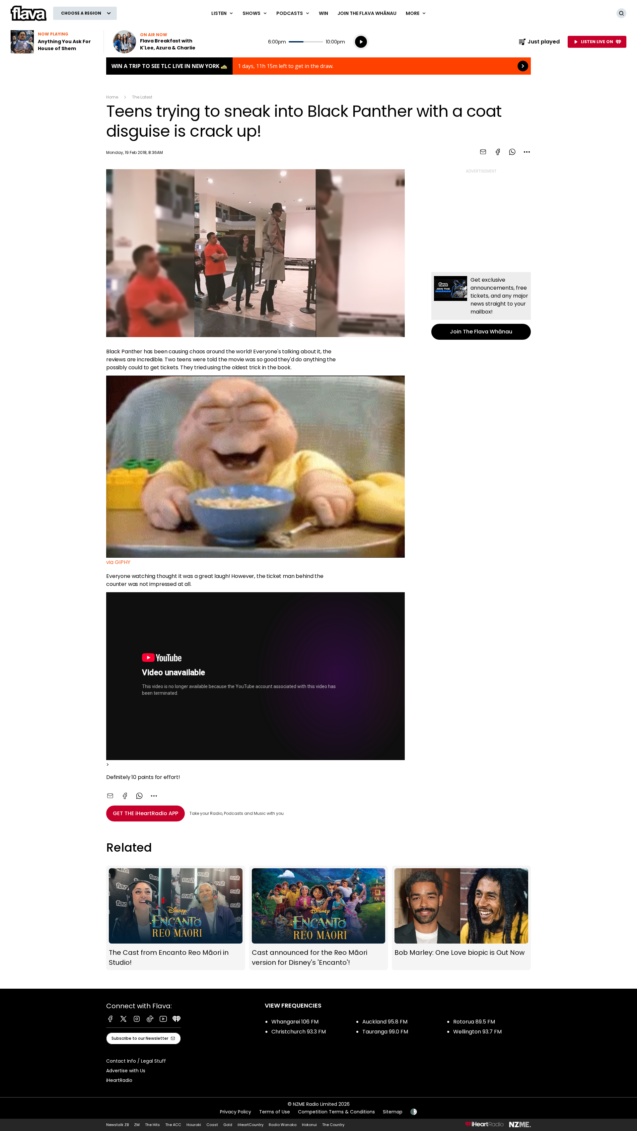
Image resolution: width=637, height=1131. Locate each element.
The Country (333, 1124)
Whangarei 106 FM (294, 1021)
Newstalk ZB (117, 1124)
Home (112, 97)
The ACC (173, 1124)
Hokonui (309, 1124)
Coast (212, 1124)
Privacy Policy (235, 1111)
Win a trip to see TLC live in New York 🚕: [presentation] (318, 66)
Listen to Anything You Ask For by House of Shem (53, 41)
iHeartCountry (250, 1124)
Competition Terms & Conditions (336, 1111)
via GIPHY (118, 562)
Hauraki (193, 1124)
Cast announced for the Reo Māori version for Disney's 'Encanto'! (318, 918)
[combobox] (527, 152)
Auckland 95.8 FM (384, 1021)
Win (323, 13)
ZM (137, 1124)
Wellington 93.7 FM (477, 1031)
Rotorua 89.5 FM (474, 1021)
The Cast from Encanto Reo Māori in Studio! (175, 918)
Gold (227, 1124)
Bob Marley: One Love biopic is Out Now (461, 918)
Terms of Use (274, 1111)
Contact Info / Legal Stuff (136, 1061)
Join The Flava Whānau (366, 13)
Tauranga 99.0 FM (385, 1031)
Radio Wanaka (283, 1124)
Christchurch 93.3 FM (298, 1031)
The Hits (152, 1124)
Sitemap (392, 1111)
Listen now (155, 41)
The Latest (142, 97)
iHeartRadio (119, 1080)
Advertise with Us (125, 1070)
